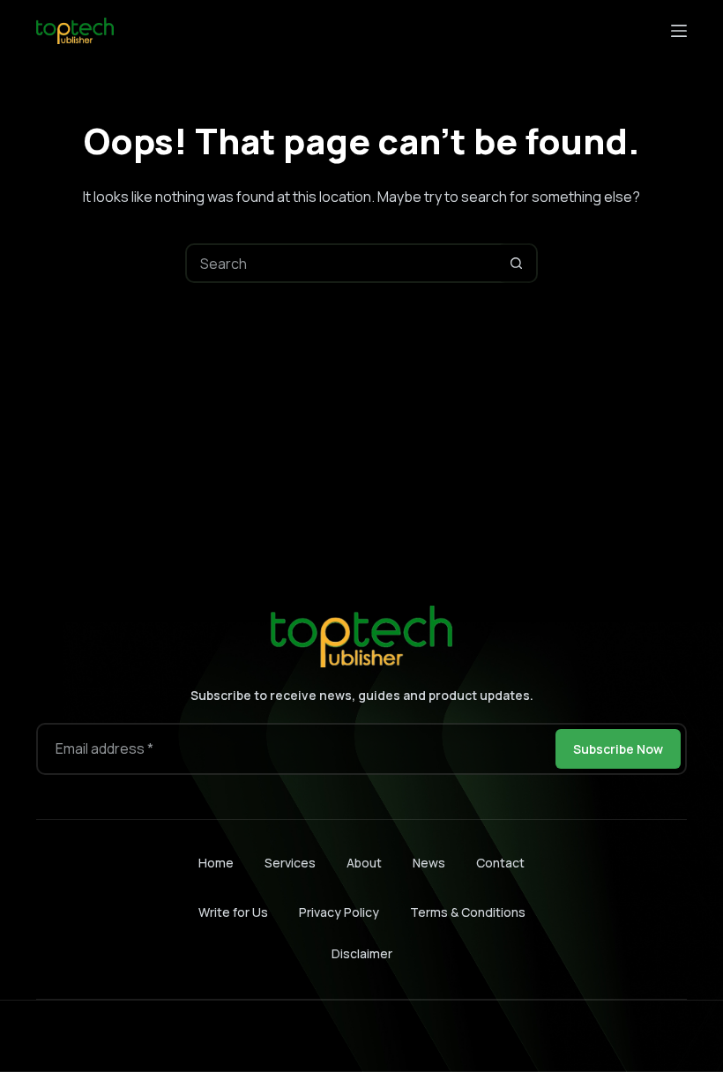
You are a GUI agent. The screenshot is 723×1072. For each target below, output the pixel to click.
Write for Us (233, 912)
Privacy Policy (339, 912)
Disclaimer (362, 953)
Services (290, 863)
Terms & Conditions (467, 912)
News (429, 863)
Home (216, 863)
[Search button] (516, 263)
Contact (500, 863)
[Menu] (679, 31)
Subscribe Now (618, 749)
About (364, 863)
